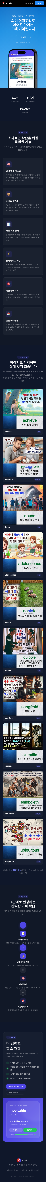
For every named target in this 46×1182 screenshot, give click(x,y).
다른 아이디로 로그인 (23, 42)
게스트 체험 (29, 3)
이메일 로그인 (34, 1170)
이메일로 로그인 (15, 1092)
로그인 (23, 37)
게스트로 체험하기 (13, 1170)
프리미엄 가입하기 (16, 1086)
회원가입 (39, 3)
